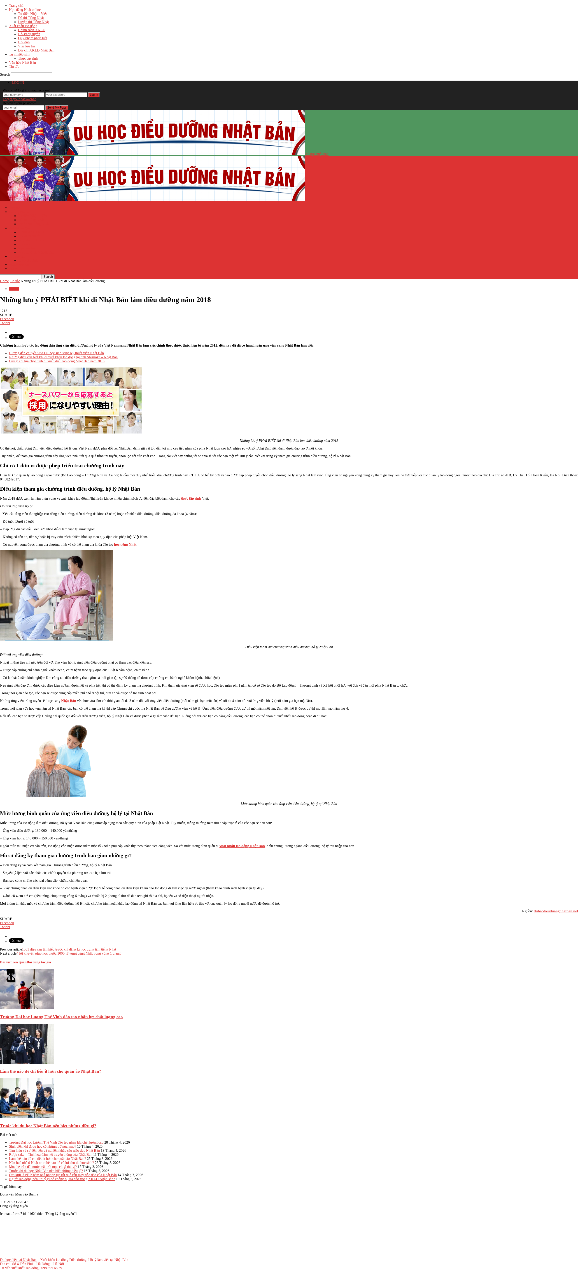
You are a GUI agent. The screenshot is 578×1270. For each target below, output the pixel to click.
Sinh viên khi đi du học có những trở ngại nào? (42, 1146)
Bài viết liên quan (13, 962)
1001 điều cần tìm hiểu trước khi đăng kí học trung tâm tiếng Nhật (69, 949)
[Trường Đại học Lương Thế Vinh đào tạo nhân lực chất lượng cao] (27, 1008)
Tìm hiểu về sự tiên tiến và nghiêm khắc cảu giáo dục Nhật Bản (54, 1150)
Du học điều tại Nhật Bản (18, 1260)
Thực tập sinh (28, 58)
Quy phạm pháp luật (32, 38)
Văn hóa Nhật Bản (22, 62)
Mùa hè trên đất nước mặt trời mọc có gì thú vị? (43, 1167)
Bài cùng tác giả (39, 962)
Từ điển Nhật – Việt (32, 14)
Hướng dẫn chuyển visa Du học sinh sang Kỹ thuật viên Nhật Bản (56, 353)
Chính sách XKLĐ (31, 30)
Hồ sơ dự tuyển (29, 34)
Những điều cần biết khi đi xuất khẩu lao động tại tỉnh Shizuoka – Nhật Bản (63, 357)
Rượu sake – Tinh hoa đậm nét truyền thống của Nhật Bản (50, 1154)
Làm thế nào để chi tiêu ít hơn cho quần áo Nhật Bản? (50, 1071)
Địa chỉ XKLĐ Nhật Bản (36, 50)
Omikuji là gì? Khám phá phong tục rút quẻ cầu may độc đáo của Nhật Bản (63, 1175)
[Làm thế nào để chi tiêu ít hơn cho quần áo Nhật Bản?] (27, 1063)
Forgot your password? (19, 99)
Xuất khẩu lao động (23, 26)
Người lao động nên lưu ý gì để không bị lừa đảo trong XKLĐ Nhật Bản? (62, 1179)
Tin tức (14, 66)
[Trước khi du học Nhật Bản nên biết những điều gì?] (27, 1117)
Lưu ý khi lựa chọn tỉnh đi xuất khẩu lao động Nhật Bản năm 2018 (57, 361)
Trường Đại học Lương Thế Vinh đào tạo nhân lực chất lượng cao (61, 1016)
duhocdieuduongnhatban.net (556, 911)
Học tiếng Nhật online (25, 10)
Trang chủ (16, 5)
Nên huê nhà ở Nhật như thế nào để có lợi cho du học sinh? (51, 1163)
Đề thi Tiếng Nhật (31, 18)
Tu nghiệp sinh (19, 54)
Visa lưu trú (26, 46)
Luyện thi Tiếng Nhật (33, 22)
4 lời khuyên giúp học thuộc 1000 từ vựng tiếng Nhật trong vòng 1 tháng (68, 953)
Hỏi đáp (24, 42)
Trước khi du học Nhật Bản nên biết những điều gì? (48, 1125)
